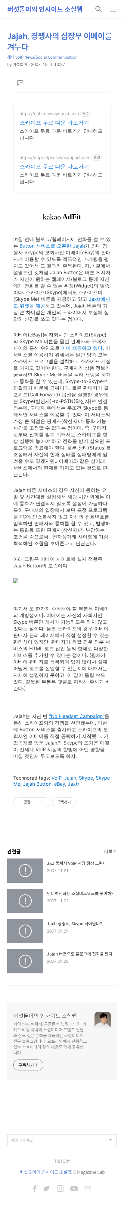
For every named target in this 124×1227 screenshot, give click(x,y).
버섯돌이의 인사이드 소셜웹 (44, 9)
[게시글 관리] (43, 802)
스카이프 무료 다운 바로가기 (54, 122)
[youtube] (74, 1189)
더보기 (110, 851)
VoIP (56, 778)
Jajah (70, 778)
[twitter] (46, 1189)
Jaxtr (73, 784)
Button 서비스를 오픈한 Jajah (52, 246)
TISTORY (62, 1161)
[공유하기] (36, 802)
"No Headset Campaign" (76, 716)
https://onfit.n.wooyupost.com (49, 113)
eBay (59, 784)
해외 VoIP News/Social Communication (42, 57)
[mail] (88, 1189)
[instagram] (60, 1189)
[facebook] (34, 1189)
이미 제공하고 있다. (82, 348)
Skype (86, 778)
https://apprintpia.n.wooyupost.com (55, 157)
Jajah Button (37, 784)
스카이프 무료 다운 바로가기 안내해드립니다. (61, 134)
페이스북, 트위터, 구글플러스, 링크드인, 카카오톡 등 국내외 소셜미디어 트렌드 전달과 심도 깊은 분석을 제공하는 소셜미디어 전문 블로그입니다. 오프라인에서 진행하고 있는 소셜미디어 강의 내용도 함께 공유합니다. (50, 1038)
